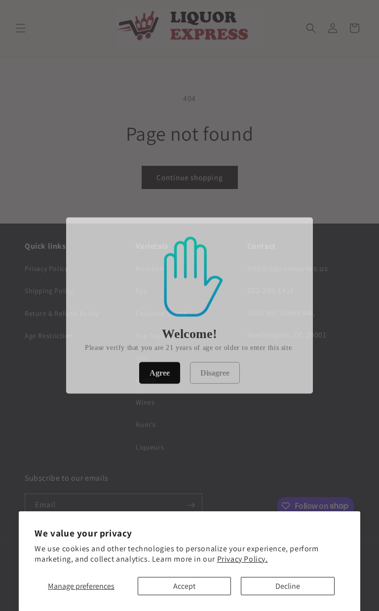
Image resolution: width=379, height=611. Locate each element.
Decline (287, 586)
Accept (184, 586)
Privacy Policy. (242, 559)
